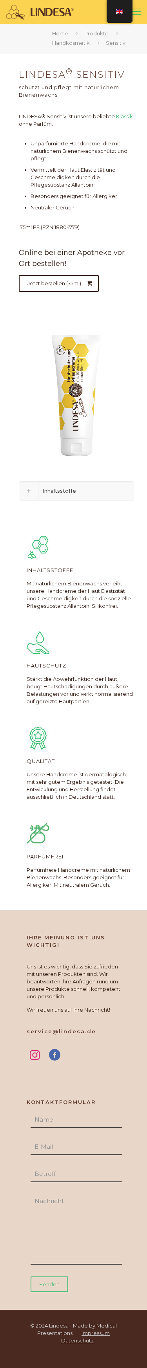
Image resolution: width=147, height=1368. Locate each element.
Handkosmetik (71, 43)
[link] (76, 491)
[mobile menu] (136, 11)
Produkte (96, 33)
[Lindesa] (41, 12)
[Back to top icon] (130, 1351)
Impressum (96, 1333)
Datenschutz (77, 1340)
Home (60, 33)
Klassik (124, 116)
